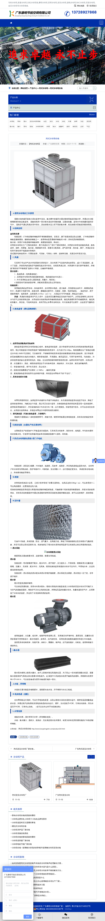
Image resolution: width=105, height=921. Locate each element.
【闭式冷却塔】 (34, 144)
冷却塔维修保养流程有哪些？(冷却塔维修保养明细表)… (34, 874)
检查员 (75, 126)
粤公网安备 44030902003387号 (49, 909)
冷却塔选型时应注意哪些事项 (23, 822)
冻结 (63, 121)
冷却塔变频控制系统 (20, 833)
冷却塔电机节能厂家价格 (22, 844)
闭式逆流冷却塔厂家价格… (24, 749)
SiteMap (68, 909)
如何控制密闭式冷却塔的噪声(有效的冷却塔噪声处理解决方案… (37, 863)
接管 (68, 126)
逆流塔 (89, 121)
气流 (88, 126)
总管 (81, 126)
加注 (51, 121)
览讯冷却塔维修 (35, 121)
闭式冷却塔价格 (25, 729)
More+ (92, 115)
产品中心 (33, 88)
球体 (18, 121)
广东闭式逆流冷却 (62, 795)
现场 (31, 126)
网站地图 (80, 6)
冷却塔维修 (30, 14)
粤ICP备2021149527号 (81, 906)
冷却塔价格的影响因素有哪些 (23, 837)
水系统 (12, 121)
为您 (81, 121)
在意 (45, 121)
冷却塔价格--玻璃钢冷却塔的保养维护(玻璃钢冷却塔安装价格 (36, 848)
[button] (49, 82)
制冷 (54, 126)
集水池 (12, 126)
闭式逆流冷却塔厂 (19, 795)
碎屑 (48, 126)
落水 (25, 121)
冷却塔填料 (40, 126)
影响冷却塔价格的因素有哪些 (23, 815)
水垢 (57, 121)
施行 (18, 126)
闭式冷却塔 (43, 88)
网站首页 (24, 88)
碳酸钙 (61, 126)
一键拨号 (39, 918)
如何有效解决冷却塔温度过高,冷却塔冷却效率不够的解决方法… (37, 870)
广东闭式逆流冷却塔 (83, 749)
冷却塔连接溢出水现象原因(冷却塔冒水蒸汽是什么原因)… (35, 867)
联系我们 (93, 6)
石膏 (69, 121)
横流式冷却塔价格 (19, 826)
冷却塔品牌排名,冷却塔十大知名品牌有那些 (29, 819)
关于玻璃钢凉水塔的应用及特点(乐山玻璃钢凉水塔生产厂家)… (36, 881)
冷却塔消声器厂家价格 (21, 830)
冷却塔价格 (23, 737)
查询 (25, 126)
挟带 (75, 121)
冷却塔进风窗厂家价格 (21, 840)
